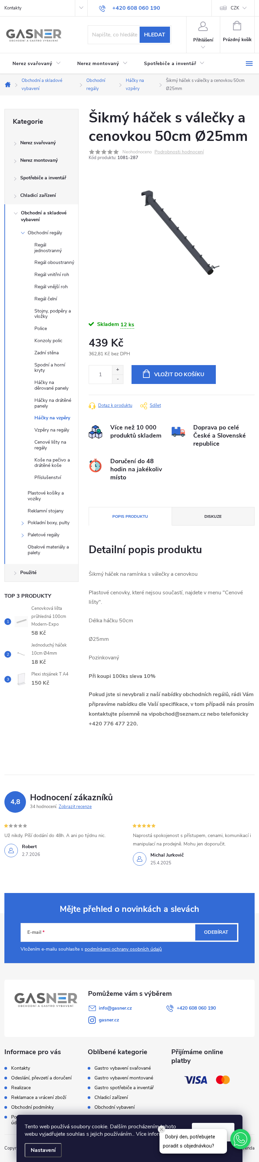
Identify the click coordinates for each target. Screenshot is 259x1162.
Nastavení (43, 1150)
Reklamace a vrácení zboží (38, 1097)
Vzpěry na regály (51, 430)
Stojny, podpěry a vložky (52, 314)
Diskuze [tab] (213, 516)
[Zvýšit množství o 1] (117, 370)
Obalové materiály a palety (48, 550)
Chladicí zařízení (38, 195)
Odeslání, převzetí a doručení (41, 1078)
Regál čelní (45, 299)
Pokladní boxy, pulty (48, 522)
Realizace (21, 1087)
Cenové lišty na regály (50, 445)
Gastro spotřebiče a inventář (124, 1088)
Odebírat (216, 932)
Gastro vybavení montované (123, 1078)
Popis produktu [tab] (130, 516)
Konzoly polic (48, 340)
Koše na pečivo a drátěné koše (52, 463)
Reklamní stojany (45, 511)
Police (40, 328)
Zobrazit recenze (75, 807)
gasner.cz (109, 1020)
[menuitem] (36, 63)
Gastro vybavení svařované (122, 1068)
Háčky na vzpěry (52, 418)
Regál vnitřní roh (51, 274)
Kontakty (13, 8)
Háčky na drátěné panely (52, 403)
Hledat (154, 34)
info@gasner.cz (115, 1008)
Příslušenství (47, 477)
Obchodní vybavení (114, 1107)
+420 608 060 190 (196, 1008)
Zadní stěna (46, 353)
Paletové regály (43, 535)
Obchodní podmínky (32, 1107)
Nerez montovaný (39, 160)
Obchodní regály (45, 233)
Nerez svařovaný (38, 143)
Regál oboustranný (54, 262)
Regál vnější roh (51, 287)
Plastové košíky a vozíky (46, 496)
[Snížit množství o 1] (117, 379)
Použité (28, 572)
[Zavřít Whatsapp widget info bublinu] (161, 1129)
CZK (235, 8)
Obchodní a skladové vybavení (43, 216)
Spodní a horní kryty (49, 368)
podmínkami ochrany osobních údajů (123, 949)
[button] (240, 1139)
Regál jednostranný (48, 248)
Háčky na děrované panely (51, 385)
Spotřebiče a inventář (43, 178)
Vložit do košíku (179, 374)
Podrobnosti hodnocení (179, 152)
